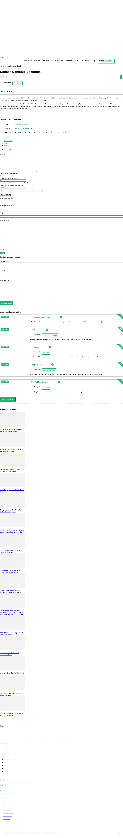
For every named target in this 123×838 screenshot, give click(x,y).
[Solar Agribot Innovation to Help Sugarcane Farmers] (12, 547)
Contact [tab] (6, 143)
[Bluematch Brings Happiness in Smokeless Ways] (12, 690)
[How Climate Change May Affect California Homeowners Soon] (12, 567)
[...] (102, 322)
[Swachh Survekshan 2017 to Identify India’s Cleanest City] (12, 710)
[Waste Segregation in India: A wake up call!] (12, 486)
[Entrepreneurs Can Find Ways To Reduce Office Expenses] (12, 507)
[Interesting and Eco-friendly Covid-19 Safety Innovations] (12, 629)
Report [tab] (6, 145)
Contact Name (5, 261)
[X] (14, 54)
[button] (95, 61)
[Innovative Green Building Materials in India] (12, 670)
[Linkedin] (26, 54)
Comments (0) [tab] (8, 141)
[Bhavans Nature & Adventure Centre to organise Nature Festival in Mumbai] (12, 527)
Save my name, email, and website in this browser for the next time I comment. (25, 191)
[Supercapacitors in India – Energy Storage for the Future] (12, 446)
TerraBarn (35, 347)
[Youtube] (39, 54)
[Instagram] (10, 54)
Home (2, 66)
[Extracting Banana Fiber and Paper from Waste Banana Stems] (12, 426)
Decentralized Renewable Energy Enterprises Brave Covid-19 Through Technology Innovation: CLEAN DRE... (12, 612)
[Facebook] (5, 54)
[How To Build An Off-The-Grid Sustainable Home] (12, 649)
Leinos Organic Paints (40, 317)
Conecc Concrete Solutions (24, 128)
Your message (5, 280)
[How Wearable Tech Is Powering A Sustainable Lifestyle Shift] (12, 466)
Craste (34, 330)
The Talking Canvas (39, 382)
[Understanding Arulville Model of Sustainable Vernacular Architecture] (12, 587)
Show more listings (7, 399)
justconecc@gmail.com (22, 124)
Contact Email (4, 271)
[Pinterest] (30, 54)
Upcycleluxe (36, 365)
